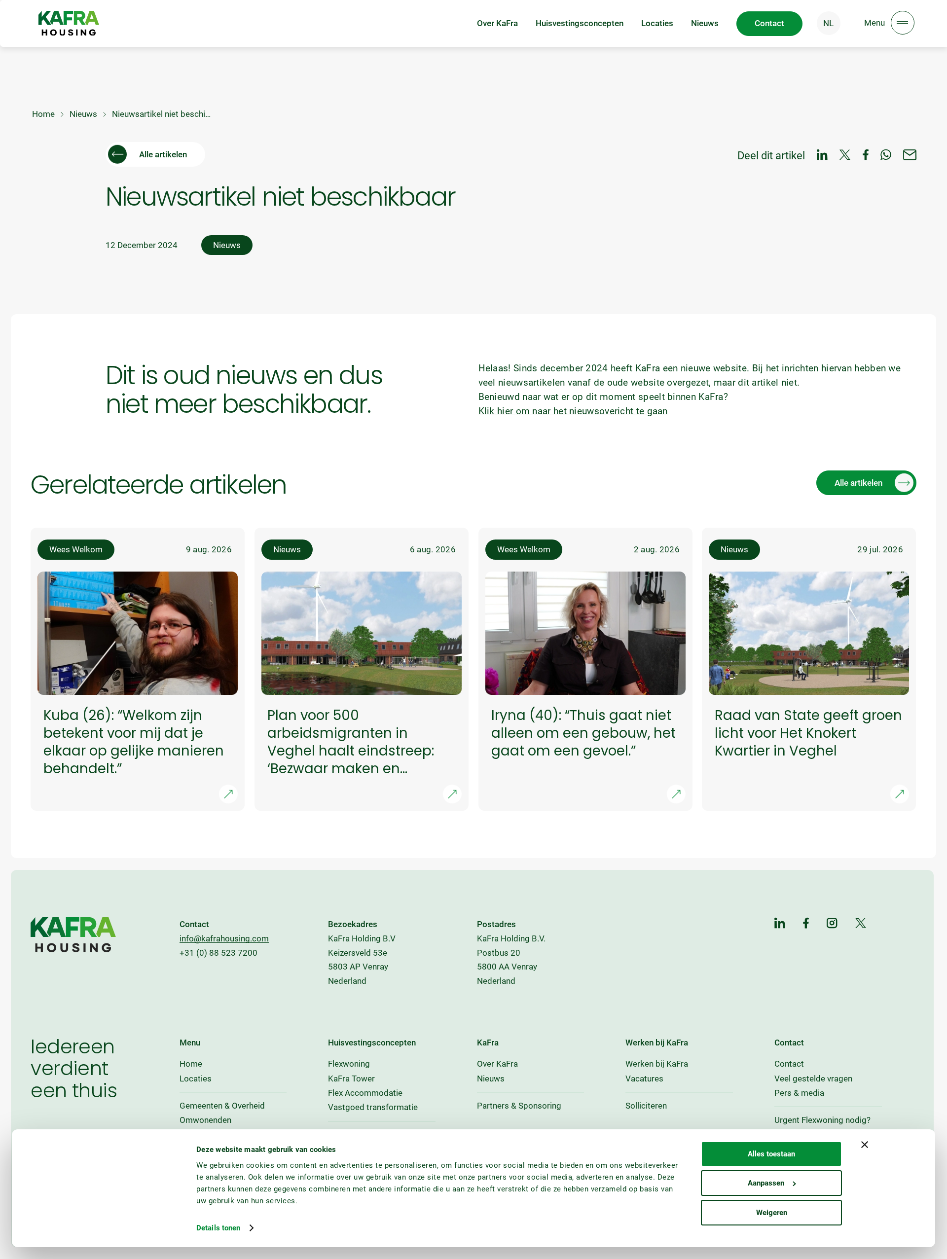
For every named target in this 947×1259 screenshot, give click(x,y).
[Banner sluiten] (864, 1144)
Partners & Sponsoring (519, 1106)
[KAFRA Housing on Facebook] (806, 924)
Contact (789, 1064)
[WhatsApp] (885, 156)
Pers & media (799, 1093)
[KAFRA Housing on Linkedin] (779, 924)
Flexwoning (349, 1064)
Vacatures (644, 1078)
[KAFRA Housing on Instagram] (832, 924)
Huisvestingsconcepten (579, 23)
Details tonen (218, 1227)
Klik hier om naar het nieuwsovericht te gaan (573, 411)
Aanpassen (766, 1183)
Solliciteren (646, 1106)
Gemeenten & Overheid (222, 1106)
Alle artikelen (163, 154)
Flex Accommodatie (365, 1093)
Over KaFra (497, 23)
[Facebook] (866, 156)
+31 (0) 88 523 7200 (218, 953)
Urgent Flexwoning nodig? (822, 1120)
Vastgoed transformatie (373, 1107)
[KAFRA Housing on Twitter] (861, 924)
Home (43, 114)
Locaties (657, 23)
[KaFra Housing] (69, 23)
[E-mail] (909, 156)
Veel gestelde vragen (813, 1078)
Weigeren (771, 1212)
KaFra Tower (351, 1078)
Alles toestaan (771, 1154)
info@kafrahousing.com (224, 938)
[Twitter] (845, 156)
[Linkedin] (822, 156)
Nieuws (705, 23)
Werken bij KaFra (656, 1064)
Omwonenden (205, 1120)
